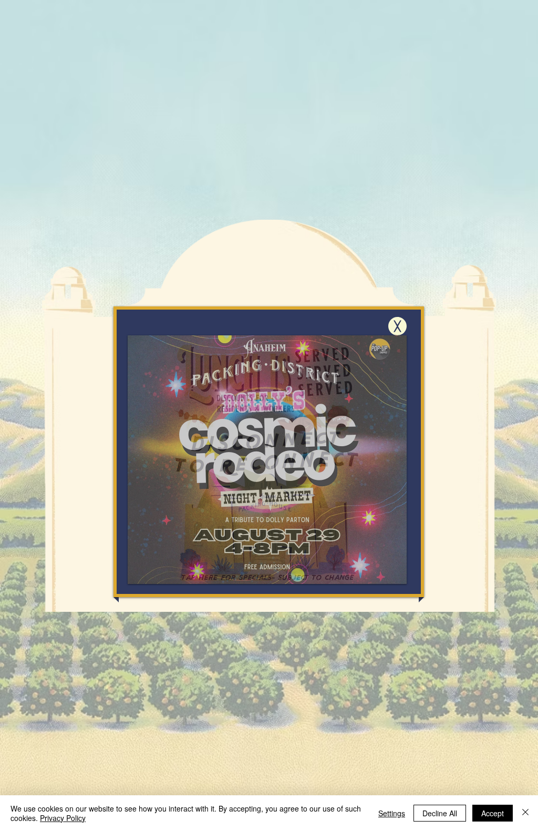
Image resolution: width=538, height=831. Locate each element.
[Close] (525, 813)
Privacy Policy (63, 818)
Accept (492, 813)
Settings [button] (391, 813)
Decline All (439, 813)
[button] (397, 326)
